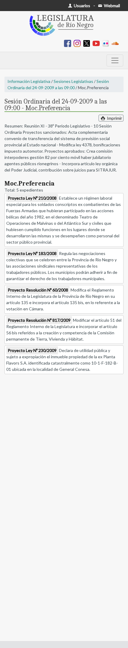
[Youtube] (97, 42)
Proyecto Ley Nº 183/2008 (32, 253)
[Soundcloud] (116, 42)
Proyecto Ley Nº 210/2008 (32, 198)
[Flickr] (107, 42)
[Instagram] (78, 42)
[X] (88, 42)
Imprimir (114, 118)
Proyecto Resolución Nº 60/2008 (38, 289)
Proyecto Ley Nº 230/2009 (32, 350)
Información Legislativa (28, 81)
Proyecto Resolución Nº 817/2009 (39, 320)
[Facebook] (69, 42)
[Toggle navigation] (115, 60)
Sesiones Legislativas (73, 81)
